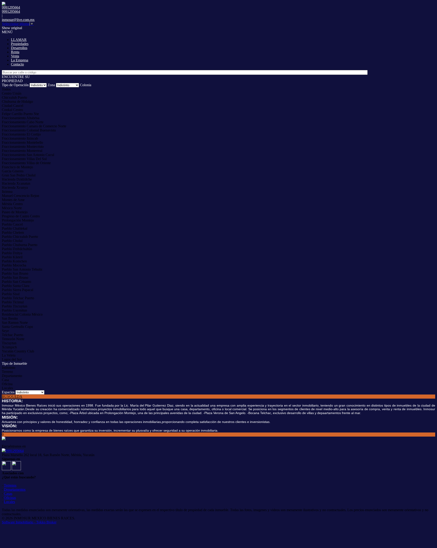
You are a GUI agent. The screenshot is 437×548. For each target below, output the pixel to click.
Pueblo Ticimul (13, 302)
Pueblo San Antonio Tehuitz (22, 269)
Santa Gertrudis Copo (17, 327)
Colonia (85, 85)
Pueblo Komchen (14, 261)
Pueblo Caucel (12, 224)
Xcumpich (9, 347)
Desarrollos (19, 48)
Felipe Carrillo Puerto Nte (20, 114)
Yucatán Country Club (18, 351)
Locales (7, 388)
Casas (8, 493)
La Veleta (8, 355)
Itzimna (7, 192)
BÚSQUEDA (12, 396)
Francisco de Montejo (17, 167)
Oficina (7, 384)
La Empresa (19, 60)
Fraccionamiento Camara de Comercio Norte (34, 126)
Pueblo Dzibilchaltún (17, 249)
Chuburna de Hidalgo (17, 101)
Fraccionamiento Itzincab (20, 138)
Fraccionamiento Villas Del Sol (24, 159)
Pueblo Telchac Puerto (18, 298)
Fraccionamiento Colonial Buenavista (29, 130)
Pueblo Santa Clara (15, 286)
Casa (5, 380)
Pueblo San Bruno (15, 273)
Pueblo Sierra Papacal (17, 290)
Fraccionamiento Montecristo (23, 146)
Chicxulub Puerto (14, 97)
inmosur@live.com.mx (18, 20)
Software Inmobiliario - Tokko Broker (29, 522)
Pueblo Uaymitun (14, 310)
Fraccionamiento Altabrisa (20, 118)
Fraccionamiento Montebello (22, 142)
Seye (5, 331)
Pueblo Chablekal (14, 228)
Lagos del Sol (12, 359)
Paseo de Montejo (15, 212)
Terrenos (10, 485)
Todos (6, 89)
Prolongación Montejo (18, 220)
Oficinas (10, 498)
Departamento (12, 376)
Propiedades (19, 44)
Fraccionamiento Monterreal (22, 151)
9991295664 (14, 451)
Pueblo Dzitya (12, 253)
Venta (15, 56)
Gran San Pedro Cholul (19, 175)
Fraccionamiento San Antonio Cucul (28, 155)
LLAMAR (19, 40)
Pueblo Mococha (14, 265)
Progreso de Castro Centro (21, 216)
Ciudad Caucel (12, 106)
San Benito (10, 318)
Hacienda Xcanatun (16, 183)
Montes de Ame (13, 200)
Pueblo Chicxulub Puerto (20, 237)
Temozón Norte (13, 339)
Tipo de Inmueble (14, 363)
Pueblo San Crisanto (16, 282)
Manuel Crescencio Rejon (20, 196)
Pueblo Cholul (12, 241)
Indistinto (8, 368)
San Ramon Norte (15, 322)
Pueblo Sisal (11, 294)
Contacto (17, 64)
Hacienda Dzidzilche (17, 179)
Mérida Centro (12, 204)
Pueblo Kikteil (12, 257)
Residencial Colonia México (22, 314)
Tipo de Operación (15, 85)
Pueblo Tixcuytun (14, 306)
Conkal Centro (12, 110)
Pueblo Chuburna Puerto (19, 245)
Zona (51, 85)
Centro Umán (11, 93)
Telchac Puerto (12, 335)
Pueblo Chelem (13, 232)
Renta (15, 52)
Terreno (7, 372)
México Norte (12, 208)
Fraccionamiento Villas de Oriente (26, 163)
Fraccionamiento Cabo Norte (22, 122)
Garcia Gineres (12, 171)
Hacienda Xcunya (15, 187)
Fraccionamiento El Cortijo (21, 134)
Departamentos (14, 489)
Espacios (8, 392)
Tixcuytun (9, 343)
